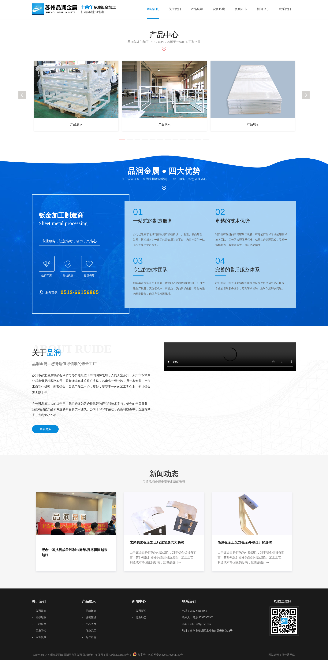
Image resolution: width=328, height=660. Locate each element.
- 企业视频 (39, 637)
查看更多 (45, 429)
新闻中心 (263, 9)
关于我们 (175, 9)
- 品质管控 (39, 630)
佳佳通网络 (288, 654)
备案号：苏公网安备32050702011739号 (160, 654)
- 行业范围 (89, 630)
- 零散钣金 (89, 610)
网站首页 (153, 9)
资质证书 (241, 9)
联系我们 (285, 9)
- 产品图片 (89, 624)
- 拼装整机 (89, 617)
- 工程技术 (39, 624)
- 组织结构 (39, 617)
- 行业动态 (139, 617)
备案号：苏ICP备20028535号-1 (113, 654)
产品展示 (197, 9)
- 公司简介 (39, 610)
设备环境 (219, 9)
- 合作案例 (89, 637)
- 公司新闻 (139, 610)
